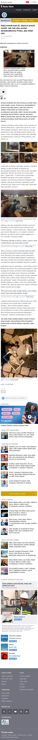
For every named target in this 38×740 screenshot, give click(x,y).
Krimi (16, 409)
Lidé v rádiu (23, 681)
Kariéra (22, 684)
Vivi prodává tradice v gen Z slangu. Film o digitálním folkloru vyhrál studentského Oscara (22, 570)
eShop (4, 684)
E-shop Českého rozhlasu (12, 580)
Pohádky (5, 413)
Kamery (35, 10)
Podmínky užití (22, 735)
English (30, 735)
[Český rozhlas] (6, 2)
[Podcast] (1, 98)
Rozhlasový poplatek (26, 689)
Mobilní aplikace (7, 701)
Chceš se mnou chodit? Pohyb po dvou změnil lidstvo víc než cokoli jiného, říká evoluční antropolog (21, 435)
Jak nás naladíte (25, 676)
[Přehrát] (3, 92)
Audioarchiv (27, 10)
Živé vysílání (6, 417)
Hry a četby (6, 409)
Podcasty (5, 698)
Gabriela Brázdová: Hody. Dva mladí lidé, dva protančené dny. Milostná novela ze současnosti (22, 457)
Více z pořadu (7, 500)
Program (18, 10)
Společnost (5, 20)
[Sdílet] (4, 98)
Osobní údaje (12, 735)
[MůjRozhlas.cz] (3, 47)
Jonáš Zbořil (11, 221)
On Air (3, 38)
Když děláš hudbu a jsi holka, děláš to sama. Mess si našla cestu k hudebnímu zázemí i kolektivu (23, 504)
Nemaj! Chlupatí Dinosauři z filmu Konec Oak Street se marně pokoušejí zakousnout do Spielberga (22, 553)
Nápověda (23, 679)
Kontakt (22, 687)
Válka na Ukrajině (7, 676)
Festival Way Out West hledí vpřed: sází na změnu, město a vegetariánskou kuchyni (22, 513)
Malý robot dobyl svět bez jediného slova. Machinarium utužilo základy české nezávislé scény (22, 545)
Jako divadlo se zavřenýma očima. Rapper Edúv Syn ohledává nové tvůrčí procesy (21, 531)
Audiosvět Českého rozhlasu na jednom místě (14, 425)
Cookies (4, 735)
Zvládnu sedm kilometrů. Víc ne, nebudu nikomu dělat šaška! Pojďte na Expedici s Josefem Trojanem (22, 466)
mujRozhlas (5, 404)
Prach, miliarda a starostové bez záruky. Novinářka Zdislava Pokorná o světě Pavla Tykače (22, 474)
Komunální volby (7, 679)
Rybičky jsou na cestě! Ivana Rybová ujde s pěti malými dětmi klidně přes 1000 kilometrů (22, 448)
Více (32, 20)
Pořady (25, 20)
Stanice (4, 681)
